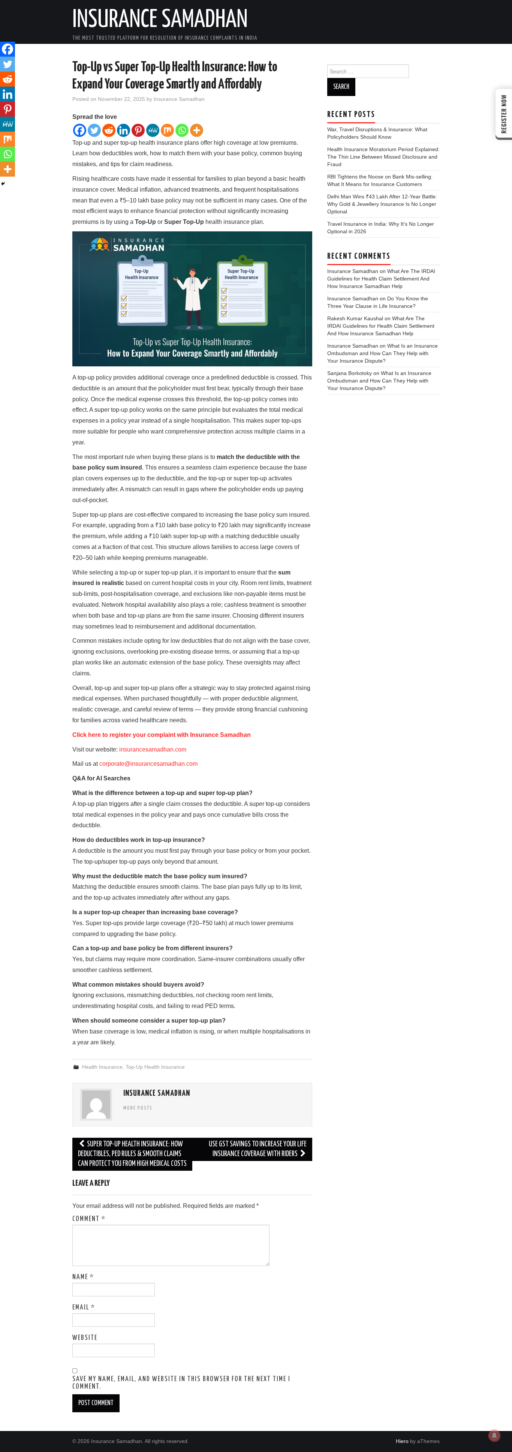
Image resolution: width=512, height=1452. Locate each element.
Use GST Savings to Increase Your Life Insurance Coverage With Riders (258, 1149)
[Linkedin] (123, 130)
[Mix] (167, 130)
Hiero (402, 1441)
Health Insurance (102, 1067)
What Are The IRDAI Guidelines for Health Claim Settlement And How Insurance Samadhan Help (381, 278)
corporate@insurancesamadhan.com (148, 763)
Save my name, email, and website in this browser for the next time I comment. (181, 1383)
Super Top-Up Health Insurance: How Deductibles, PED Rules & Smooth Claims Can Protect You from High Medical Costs (132, 1154)
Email (83, 1307)
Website (84, 1338)
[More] (196, 130)
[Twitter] (94, 130)
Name (83, 1277)
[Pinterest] (138, 130)
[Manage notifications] (494, 1436)
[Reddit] (108, 130)
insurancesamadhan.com (152, 749)
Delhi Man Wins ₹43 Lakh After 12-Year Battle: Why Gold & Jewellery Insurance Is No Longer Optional (382, 204)
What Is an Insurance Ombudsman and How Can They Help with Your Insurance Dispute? (382, 353)
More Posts (138, 1108)
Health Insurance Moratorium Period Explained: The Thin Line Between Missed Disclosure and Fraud (383, 156)
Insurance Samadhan (160, 20)
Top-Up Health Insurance (155, 1067)
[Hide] (3, 184)
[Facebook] (79, 130)
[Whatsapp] (182, 130)
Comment (89, 1219)
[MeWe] (152, 130)
